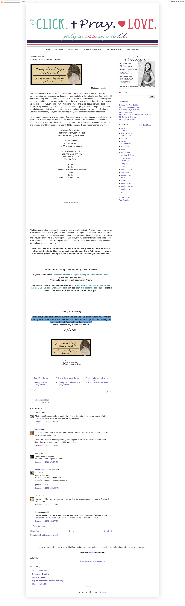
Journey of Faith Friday (92, 49)
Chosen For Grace (39, 571)
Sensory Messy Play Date (129, 110)
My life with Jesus (127, 155)
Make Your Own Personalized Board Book (135, 115)
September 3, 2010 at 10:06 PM (47, 488)
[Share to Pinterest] (47, 400)
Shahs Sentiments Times (68, 378)
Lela (36, 453)
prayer (123, 180)
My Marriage (125, 152)
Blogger (103, 592)
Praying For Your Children (129, 105)
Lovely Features (132, 49)
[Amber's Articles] (71, 356)
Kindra (37, 496)
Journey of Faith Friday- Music (40, 383)
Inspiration (125, 146)
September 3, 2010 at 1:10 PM (46, 445)
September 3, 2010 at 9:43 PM (46, 462)
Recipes (124, 164)
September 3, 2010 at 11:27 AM (46, 422)
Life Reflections (38, 577)
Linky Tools (99, 392)
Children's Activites (114, 49)
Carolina (38, 413)
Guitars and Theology (41, 574)
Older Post (108, 531)
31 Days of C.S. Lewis (127, 117)
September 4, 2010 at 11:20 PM (46, 504)
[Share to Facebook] (45, 400)
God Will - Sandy (41, 378)
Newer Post (34, 531)
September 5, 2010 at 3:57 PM (46, 521)
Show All (88, 586)
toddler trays (125, 189)
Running (124, 167)
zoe (122, 192)
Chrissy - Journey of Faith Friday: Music (69, 383)
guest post (125, 172)
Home (48, 49)
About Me (59, 49)
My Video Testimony (127, 119)
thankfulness (126, 183)
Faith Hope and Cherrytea (45, 469)
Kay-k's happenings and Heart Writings (48, 581)
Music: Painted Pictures (98, 382)
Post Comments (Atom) (49, 535)
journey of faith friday (43, 403)
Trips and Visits (127, 170)
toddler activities (127, 186)
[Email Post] (35, 400)
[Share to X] (43, 400)
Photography (73, 49)
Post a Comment (39, 526)
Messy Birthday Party (127, 112)
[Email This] (39, 400)
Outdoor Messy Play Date (129, 107)
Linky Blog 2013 (108, 392)
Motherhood (125, 149)
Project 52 (125, 161)
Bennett (124, 138)
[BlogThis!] (41, 400)
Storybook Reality (39, 584)
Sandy (37, 429)
